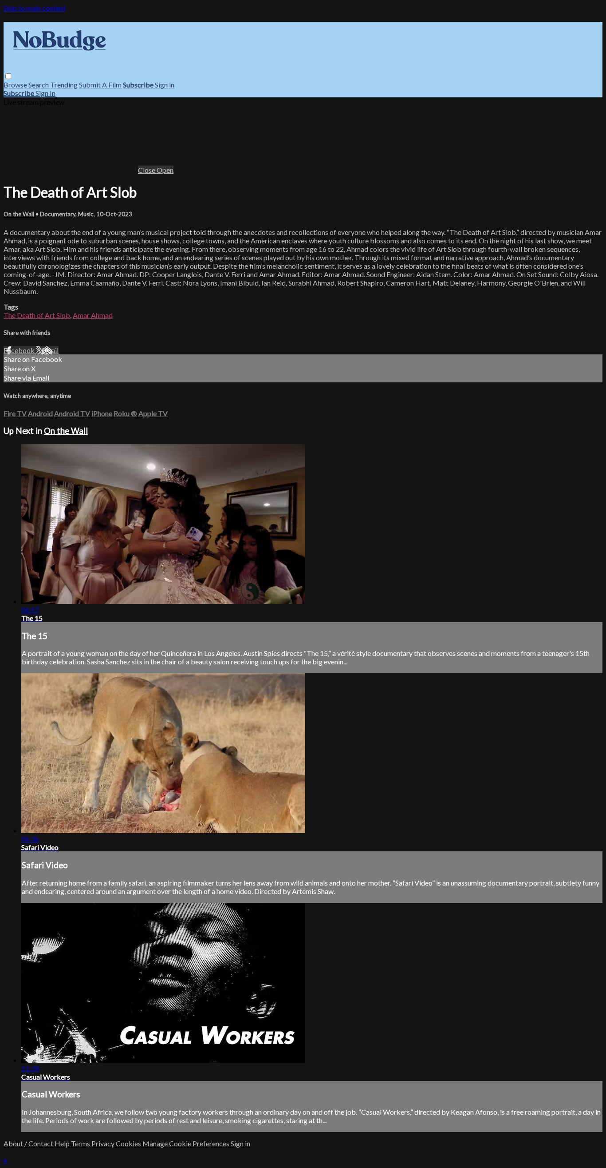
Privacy (103, 1143)
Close (147, 170)
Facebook (20, 350)
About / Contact (28, 1143)
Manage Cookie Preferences (186, 1143)
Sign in (164, 84)
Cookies (129, 1143)
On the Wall (19, 214)
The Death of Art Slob (37, 315)
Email (50, 350)
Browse (16, 84)
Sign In (45, 93)
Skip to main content (35, 8)
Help (63, 1143)
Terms (81, 1143)
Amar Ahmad (93, 315)
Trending (64, 84)
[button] (8, 76)
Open (165, 170)
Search (39, 84)
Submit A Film (100, 84)
